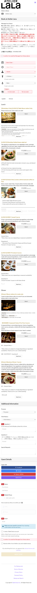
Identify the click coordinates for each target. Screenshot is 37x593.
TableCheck (18, 477)
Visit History (4, 416)
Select (26, 114)
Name (5, 484)
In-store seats (11, 91)
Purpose (3, 409)
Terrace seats (25, 91)
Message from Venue (6, 23)
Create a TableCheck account (11, 531)
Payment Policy (18, 575)
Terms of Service (18, 569)
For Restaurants (18, 566)
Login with (4, 464)
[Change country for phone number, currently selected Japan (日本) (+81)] (3, 498)
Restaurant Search (18, 578)
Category (6, 89)
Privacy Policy (18, 572)
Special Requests (5, 447)
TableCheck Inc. (16, 582)
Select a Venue (5, 11)
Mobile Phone (7, 495)
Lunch (3, 98)
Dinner (11, 98)
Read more (18, 136)
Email (4, 518)
